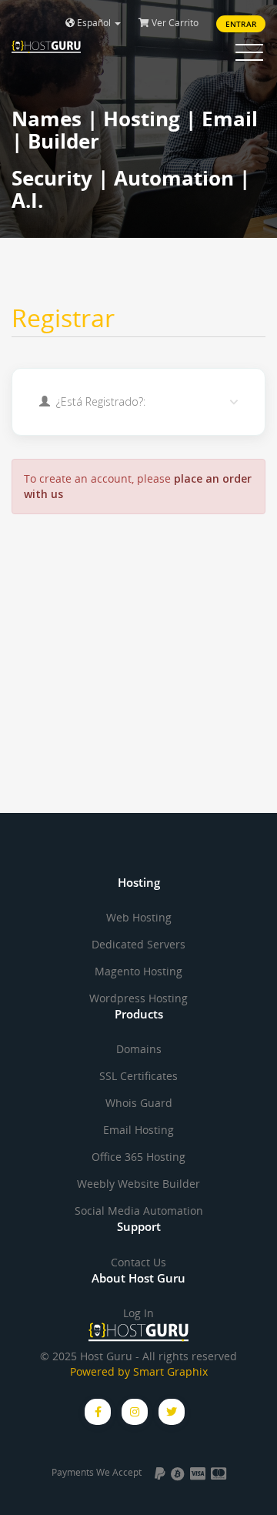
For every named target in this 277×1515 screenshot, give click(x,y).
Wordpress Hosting (138, 998)
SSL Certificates (138, 1076)
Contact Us (138, 1262)
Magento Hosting (138, 971)
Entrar (240, 23)
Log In (138, 1313)
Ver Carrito (174, 22)
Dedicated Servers (138, 944)
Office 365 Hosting (138, 1156)
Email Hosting (138, 1129)
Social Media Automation (139, 1210)
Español (94, 22)
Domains (139, 1049)
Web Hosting (139, 917)
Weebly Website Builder (138, 1183)
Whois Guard (138, 1102)
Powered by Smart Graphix (139, 1372)
